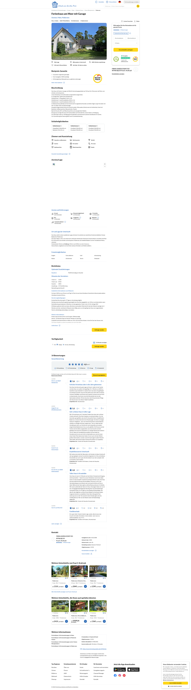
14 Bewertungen (67, 542)
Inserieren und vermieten (101, 667)
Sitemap (53, 679)
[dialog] (176, 675)
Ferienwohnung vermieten (132, 2)
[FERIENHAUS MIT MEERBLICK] (60, 606)
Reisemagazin (84, 673)
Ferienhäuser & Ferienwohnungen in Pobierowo (64, 646)
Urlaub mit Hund (93, 637)
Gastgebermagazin (99, 670)
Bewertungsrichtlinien (56, 375)
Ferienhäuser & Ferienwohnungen (58, 10)
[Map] (79, 184)
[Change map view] (53, 164)
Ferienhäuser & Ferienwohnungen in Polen (62, 635)
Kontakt (82, 679)
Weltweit (54, 676)
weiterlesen (54, 325)
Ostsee (53, 670)
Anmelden (101, 2)
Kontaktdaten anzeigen (118, 74)
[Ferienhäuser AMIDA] (79, 606)
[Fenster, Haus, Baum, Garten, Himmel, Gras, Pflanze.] (79, 41)
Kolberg (67, 244)
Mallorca (54, 673)
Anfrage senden (99, 330)
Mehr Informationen (56, 82)
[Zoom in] (105, 164)
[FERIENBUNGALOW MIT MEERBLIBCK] (98, 571)
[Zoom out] (105, 166)
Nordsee (53, 667)
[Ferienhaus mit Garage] (60, 571)
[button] (175, 686)
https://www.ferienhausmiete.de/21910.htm (94, 649)
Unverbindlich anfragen (126, 50)
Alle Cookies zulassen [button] (175, 683)
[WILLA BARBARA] (79, 571)
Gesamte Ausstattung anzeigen (59, 154)
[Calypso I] (98, 606)
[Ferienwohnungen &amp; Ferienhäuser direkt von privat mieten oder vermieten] (63, 6)
